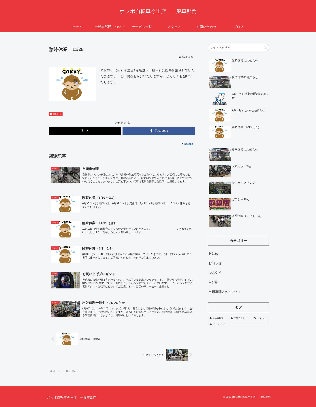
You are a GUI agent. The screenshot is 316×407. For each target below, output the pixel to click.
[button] (265, 47)
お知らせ (57, 114)
